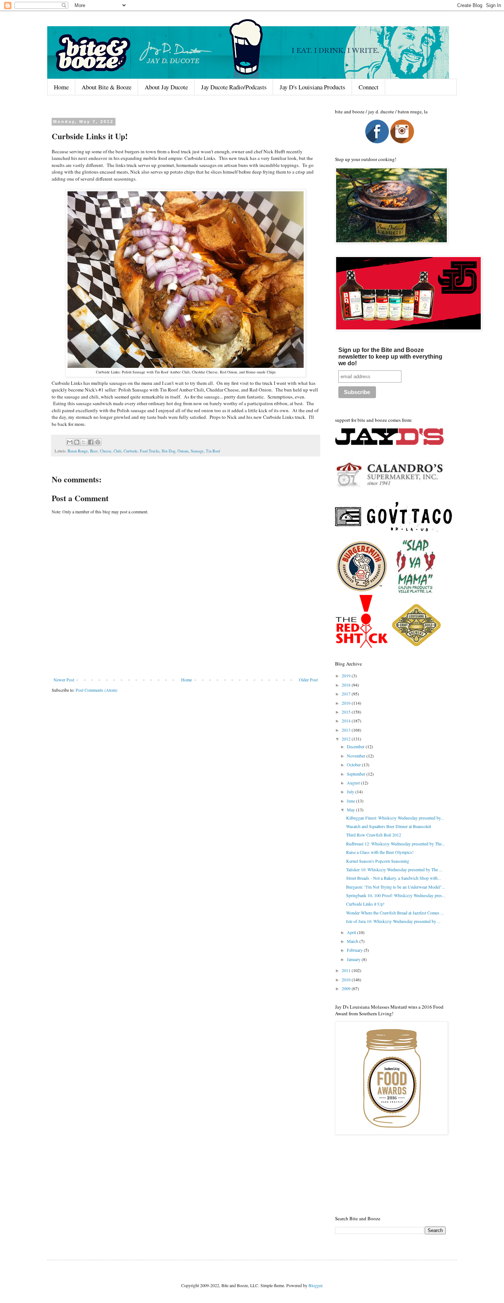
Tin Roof (213, 451)
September (356, 774)
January (354, 959)
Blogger (315, 1285)
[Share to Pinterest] (97, 442)
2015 (347, 712)
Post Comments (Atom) (96, 690)
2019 (347, 675)
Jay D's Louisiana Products (312, 87)
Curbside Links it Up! (365, 904)
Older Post (308, 680)
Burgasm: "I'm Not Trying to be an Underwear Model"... (395, 887)
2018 (347, 685)
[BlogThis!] (76, 442)
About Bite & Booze (106, 87)
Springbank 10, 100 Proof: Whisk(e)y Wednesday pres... (395, 895)
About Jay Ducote (166, 87)
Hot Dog (168, 451)
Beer (94, 451)
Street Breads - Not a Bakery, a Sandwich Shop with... (393, 878)
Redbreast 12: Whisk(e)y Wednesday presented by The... (395, 844)
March (353, 941)
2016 (347, 703)
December (356, 746)
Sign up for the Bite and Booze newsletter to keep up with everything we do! (390, 356)
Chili (117, 451)
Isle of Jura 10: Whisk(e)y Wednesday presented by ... (393, 921)
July (351, 791)
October (354, 764)
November (356, 756)
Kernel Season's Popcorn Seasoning (377, 861)
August (354, 783)
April (352, 932)
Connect (369, 87)
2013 (347, 730)
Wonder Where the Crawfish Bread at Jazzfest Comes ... (395, 913)
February (355, 950)
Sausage (197, 451)
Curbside (131, 451)
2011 (347, 970)
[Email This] (69, 442)
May (351, 810)
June (351, 801)
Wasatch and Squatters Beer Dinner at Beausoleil (388, 826)
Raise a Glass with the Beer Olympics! (380, 852)
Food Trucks (149, 451)
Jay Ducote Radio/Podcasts (234, 87)
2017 (347, 694)
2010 (347, 979)
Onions (183, 451)
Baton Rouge (78, 451)
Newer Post (63, 680)
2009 (347, 988)
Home (61, 87)
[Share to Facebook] (90, 442)
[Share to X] (83, 442)
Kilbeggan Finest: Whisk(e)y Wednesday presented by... (395, 818)
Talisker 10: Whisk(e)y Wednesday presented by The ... (394, 869)
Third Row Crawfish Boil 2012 (373, 835)
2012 (347, 739)
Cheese (105, 451)
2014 (347, 721)
